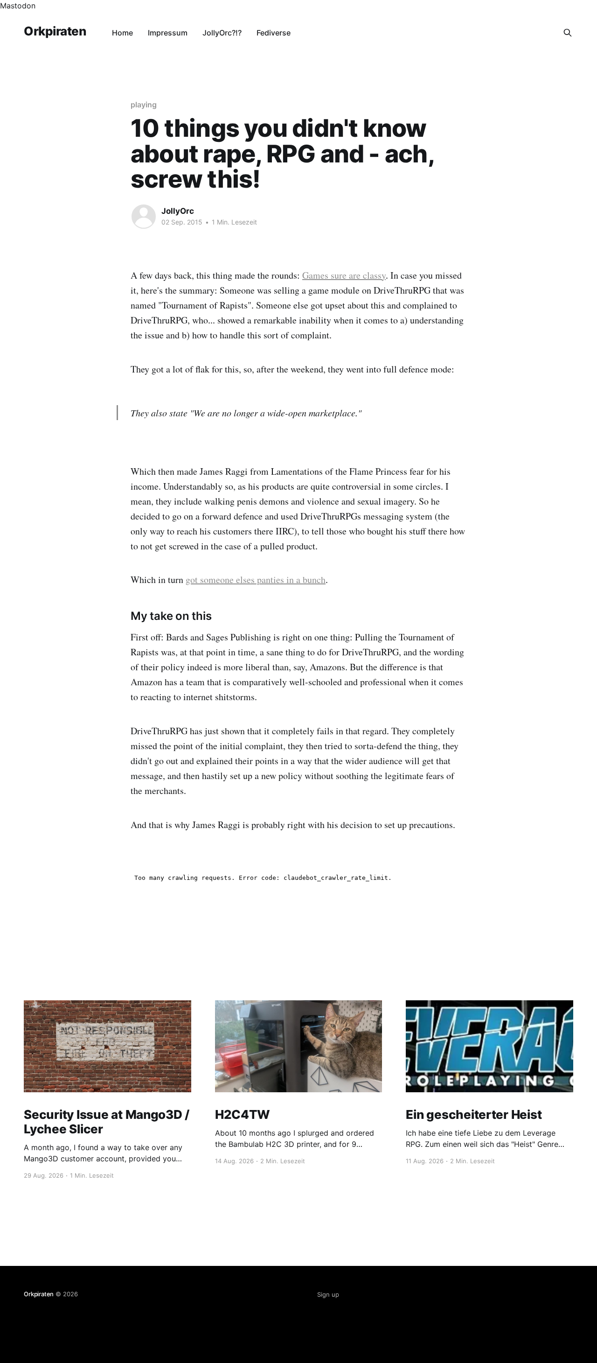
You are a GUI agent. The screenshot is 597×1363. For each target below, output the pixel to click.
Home (122, 32)
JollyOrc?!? (222, 32)
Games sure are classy (344, 275)
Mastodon (17, 5)
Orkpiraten (55, 31)
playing (143, 104)
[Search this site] (567, 32)
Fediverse (274, 32)
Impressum (167, 32)
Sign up (328, 1294)
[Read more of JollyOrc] (144, 217)
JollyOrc (177, 211)
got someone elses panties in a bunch (256, 579)
